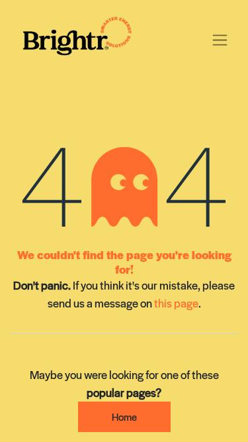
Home (124, 416)
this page (176, 303)
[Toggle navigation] (220, 38)
